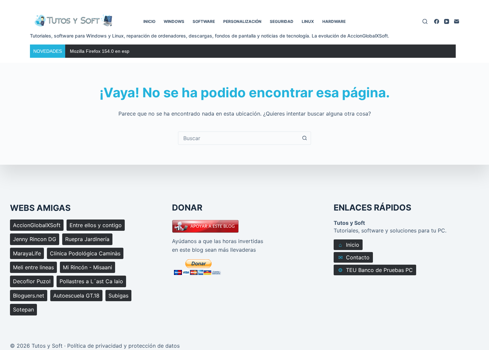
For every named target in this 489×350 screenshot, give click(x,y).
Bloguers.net (28, 295)
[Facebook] (436, 21)
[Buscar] (424, 21)
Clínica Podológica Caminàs (85, 253)
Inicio (149, 21)
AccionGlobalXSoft (37, 225)
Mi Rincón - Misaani (87, 267)
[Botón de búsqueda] (304, 138)
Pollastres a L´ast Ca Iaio (91, 281)
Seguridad (281, 21)
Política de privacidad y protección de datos (123, 345)
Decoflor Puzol (32, 281)
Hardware (334, 21)
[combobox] (238, 138)
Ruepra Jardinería (87, 239)
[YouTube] (446, 21)
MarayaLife (27, 253)
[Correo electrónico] (456, 21)
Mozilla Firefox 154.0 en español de (107, 51)
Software (204, 21)
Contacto (354, 257)
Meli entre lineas (33, 267)
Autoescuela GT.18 (76, 295)
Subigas (118, 295)
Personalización (242, 21)
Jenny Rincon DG (34, 239)
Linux (308, 21)
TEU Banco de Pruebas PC (375, 270)
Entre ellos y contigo (96, 225)
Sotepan (23, 309)
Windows (174, 21)
